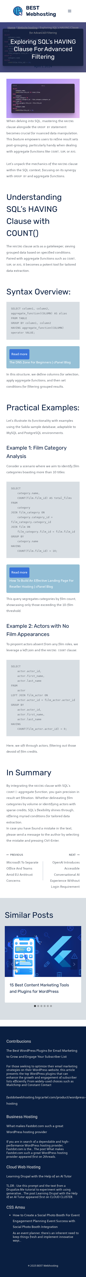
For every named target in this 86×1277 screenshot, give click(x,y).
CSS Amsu (15, 1207)
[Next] (74, 964)
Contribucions (18, 1041)
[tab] (35, 1006)
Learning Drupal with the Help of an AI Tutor (39, 1176)
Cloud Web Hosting (23, 1167)
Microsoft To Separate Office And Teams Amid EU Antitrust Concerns (22, 868)
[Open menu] (69, 11)
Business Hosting (21, 1117)
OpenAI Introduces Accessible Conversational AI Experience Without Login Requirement (65, 871)
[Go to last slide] (12, 964)
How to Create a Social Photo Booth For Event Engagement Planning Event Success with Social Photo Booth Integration (46, 1221)
